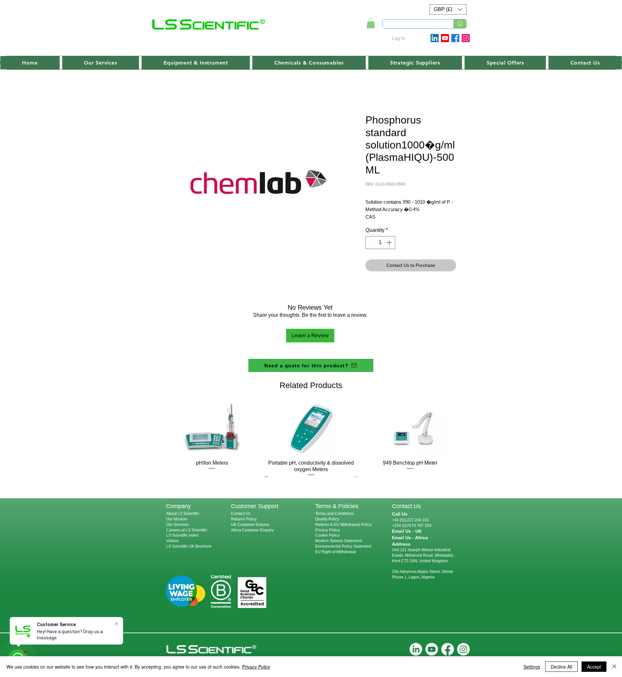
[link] (370, 23)
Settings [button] (532, 666)
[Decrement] (370, 242)
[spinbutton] (380, 242)
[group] (311, 439)
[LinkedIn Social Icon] (435, 38)
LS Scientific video (182, 535)
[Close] (614, 666)
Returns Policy (244, 519)
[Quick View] (212, 428)
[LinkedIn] (415, 649)
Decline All (561, 666)
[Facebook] (455, 38)
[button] (448, 9)
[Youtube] (445, 38)
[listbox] (448, 9)
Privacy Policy (327, 530)
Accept (594, 666)
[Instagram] (466, 38)
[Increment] (389, 242)
